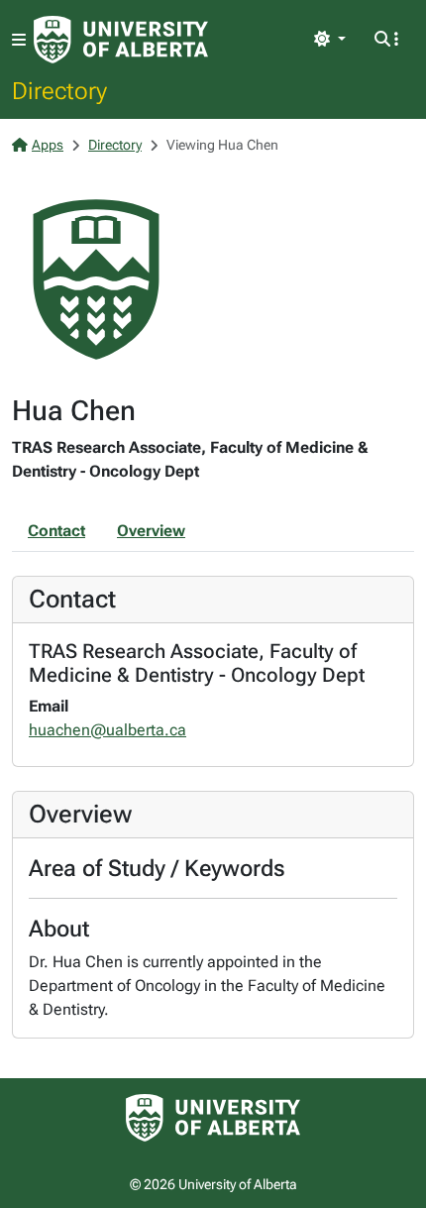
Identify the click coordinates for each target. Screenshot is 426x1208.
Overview (151, 530)
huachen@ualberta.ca (107, 729)
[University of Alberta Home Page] (121, 39)
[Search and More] (386, 39)
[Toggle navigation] (19, 40)
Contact (56, 530)
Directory (59, 90)
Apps (47, 145)
